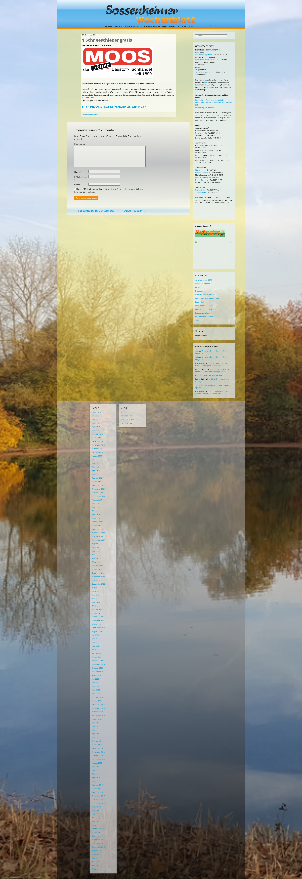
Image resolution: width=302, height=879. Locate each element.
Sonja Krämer (200, 192)
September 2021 (98, 628)
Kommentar (80, 144)
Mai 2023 (95, 555)
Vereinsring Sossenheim (204, 107)
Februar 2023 (97, 566)
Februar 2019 (97, 741)
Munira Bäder (200, 170)
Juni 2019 (95, 726)
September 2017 (98, 803)
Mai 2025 (95, 467)
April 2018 (96, 777)
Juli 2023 (95, 547)
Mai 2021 (95, 642)
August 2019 (97, 719)
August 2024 (97, 500)
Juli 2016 (95, 854)
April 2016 (96, 865)
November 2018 (98, 752)
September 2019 (98, 715)
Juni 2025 (95, 463)
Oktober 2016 (97, 843)
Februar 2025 (97, 478)
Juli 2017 (95, 810)
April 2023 (96, 558)
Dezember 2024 (98, 485)
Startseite (108, 26)
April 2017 (96, 821)
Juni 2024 (95, 507)
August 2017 (97, 807)
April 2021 (96, 646)
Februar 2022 (97, 609)
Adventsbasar (135, 211)
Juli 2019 (95, 723)
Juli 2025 (95, 460)
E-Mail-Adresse (80, 178)
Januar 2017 (97, 832)
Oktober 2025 (97, 449)
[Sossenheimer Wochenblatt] (151, 13)
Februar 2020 (97, 697)
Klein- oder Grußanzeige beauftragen (152, 26)
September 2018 (98, 759)
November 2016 (98, 840)
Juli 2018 (95, 766)
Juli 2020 (95, 679)
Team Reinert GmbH (203, 72)
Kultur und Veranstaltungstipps (207, 298)
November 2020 (98, 664)
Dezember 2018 (98, 748)
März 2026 (96, 430)
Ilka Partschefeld (201, 177)
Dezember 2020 (98, 661)
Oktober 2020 (97, 668)
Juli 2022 (95, 591)
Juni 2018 (95, 770)
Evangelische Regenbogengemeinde (209, 100)
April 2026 (96, 427)
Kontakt (172, 26)
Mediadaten (130, 26)
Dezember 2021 (98, 617)
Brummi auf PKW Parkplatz (212, 375)
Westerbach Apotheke (204, 55)
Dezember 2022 (98, 573)
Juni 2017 (95, 814)
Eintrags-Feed (126, 416)
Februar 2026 (97, 434)
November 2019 (98, 708)
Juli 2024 (95, 503)
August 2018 (97, 763)
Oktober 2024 (97, 492)
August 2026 (97, 412)
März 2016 (96, 869)
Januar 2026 (97, 438)
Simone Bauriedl (201, 172)
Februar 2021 (97, 653)
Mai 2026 (95, 423)
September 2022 (98, 584)
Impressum (182, 26)
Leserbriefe (199, 302)
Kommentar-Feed (128, 419)
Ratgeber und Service (203, 309)
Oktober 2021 (97, 624)
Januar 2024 (97, 525)
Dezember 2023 (98, 529)
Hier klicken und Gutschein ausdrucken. (114, 107)
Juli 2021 (95, 635)
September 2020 (98, 671)
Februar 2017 (97, 829)
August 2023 (97, 544)
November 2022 (98, 576)
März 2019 (96, 737)
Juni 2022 (95, 595)
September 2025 (98, 452)
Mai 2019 (95, 730)
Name (77, 172)
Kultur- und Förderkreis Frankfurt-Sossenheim (213, 102)
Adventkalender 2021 (203, 280)
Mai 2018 (95, 774)
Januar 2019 (97, 745)
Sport (197, 320)
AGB (191, 26)
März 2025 (96, 474)
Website (78, 184)
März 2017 (96, 825)
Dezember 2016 (98, 836)
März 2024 (96, 518)
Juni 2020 (95, 682)
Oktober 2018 (97, 756)
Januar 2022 (97, 613)
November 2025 (98, 445)
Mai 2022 (95, 598)
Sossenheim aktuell (91, 115)
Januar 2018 (97, 788)
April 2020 (96, 690)
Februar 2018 (97, 785)
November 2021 (98, 620)
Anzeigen (199, 287)
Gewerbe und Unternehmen (206, 295)
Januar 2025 (97, 481)
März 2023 (96, 562)
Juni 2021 (95, 639)
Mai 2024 (95, 511)
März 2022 (96, 606)
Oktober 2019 (97, 712)
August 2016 (97, 851)
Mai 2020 (95, 686)
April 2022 (96, 602)
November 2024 (98, 489)
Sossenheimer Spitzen (204, 316)
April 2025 (96, 470)
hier (83, 97)
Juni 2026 (95, 419)
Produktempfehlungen (204, 305)
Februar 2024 (97, 522)
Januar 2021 (97, 657)
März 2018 (96, 781)
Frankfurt (199, 291)
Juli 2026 (95, 416)
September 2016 (98, 847)
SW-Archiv (118, 26)
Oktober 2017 (97, 799)
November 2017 (98, 796)
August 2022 (97, 587)
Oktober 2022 (97, 580)
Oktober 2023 (97, 536)
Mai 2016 (95, 861)
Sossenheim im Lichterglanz (94, 211)
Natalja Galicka (201, 133)
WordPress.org (127, 423)
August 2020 (97, 675)
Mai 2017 (95, 818)
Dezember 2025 (98, 441)
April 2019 (96, 734)
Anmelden (125, 412)
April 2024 (96, 514)
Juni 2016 (95, 858)
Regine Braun (200, 190)
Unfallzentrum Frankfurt (204, 60)
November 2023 (98, 533)
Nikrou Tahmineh (202, 180)
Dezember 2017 (98, 792)
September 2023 (98, 540)
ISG (196, 105)
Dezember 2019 (98, 704)
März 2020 (96, 693)
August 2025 (97, 456)
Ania (197, 351)
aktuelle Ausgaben (202, 284)
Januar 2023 (97, 569)
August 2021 (97, 631)
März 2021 (96, 650)
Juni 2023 (95, 551)
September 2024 (98, 496)
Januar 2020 (97, 701)
